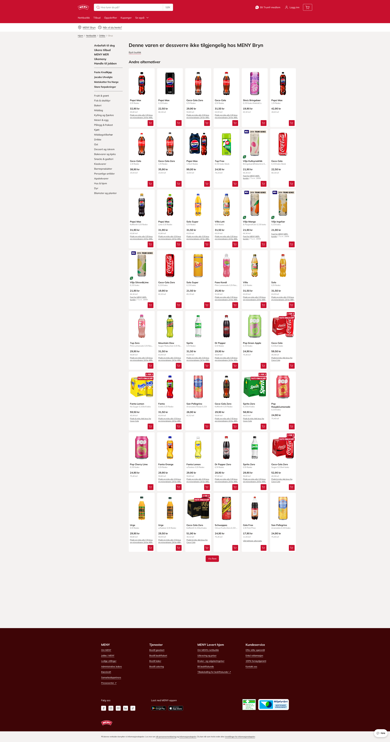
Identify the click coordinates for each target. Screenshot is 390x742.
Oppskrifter (110, 17)
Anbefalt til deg (104, 45)
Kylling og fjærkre (104, 115)
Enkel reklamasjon (254, 655)
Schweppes (221, 525)
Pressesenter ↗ (109, 683)
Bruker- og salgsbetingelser (210, 661)
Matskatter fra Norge (106, 81)
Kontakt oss (251, 666)
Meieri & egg (101, 120)
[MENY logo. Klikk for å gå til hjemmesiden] (83, 7)
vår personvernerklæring (166, 736)
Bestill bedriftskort (158, 655)
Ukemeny (100, 59)
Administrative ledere (111, 666)
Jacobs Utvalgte (103, 77)
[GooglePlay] (158, 708)
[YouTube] (118, 708)
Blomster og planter (105, 193)
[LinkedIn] (125, 708)
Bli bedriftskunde (205, 666)
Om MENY (106, 650)
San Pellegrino (194, 403)
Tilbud (97, 17)
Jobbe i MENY (107, 655)
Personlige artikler (104, 173)
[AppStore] (175, 708)
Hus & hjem (100, 183)
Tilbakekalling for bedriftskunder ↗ (214, 672)
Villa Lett (220, 221)
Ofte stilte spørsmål (255, 650)
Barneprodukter (103, 168)
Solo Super (192, 221)
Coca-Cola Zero (194, 100)
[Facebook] (103, 708)
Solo (273, 282)
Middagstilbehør (103, 134)
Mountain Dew (166, 343)
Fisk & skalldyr (102, 100)
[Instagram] (110, 708)
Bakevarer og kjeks (105, 154)
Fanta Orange (165, 464)
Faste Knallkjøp (103, 72)
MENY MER (101, 54)
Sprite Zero (249, 403)
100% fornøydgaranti (256, 661)
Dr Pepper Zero (223, 464)
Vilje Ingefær (278, 221)
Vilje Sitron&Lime (139, 282)
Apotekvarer (101, 178)
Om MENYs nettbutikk (208, 650)
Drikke (97, 139)
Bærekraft (106, 672)
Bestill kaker (155, 661)
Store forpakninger (105, 86)
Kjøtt (96, 129)
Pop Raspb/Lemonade (280, 405)
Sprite (189, 343)
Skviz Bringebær (252, 100)
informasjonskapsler (187, 736)
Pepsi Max (135, 100)
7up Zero (135, 343)
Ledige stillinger (108, 661)
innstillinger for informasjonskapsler (240, 736)
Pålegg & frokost (103, 124)
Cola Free (248, 525)
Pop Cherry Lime (139, 464)
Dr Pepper (220, 343)
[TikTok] (132, 708)
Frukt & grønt (101, 95)
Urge (132, 525)
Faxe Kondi (221, 282)
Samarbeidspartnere (111, 677)
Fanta (161, 403)
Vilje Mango (249, 221)
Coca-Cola (220, 100)
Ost (96, 144)
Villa (245, 282)
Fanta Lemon (137, 403)
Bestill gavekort (156, 650)
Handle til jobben (105, 63)
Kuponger (126, 17)
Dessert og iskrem (104, 149)
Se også (139, 17)
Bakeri (97, 105)
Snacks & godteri (103, 158)
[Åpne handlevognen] (307, 7)
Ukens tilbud (102, 50)
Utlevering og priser (206, 655)
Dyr (96, 188)
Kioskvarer (100, 163)
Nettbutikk (84, 17)
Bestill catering (156, 666)
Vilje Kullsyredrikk (252, 161)
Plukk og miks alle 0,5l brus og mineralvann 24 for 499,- (141, 116)
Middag (98, 110)
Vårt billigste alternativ (252, 541)
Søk (167, 7)
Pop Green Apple (252, 343)
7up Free (219, 161)
